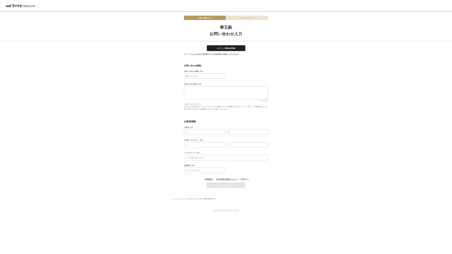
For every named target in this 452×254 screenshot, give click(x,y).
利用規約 (209, 179)
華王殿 (200, 199)
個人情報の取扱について (226, 179)
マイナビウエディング (178, 199)
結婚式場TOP (191, 199)
